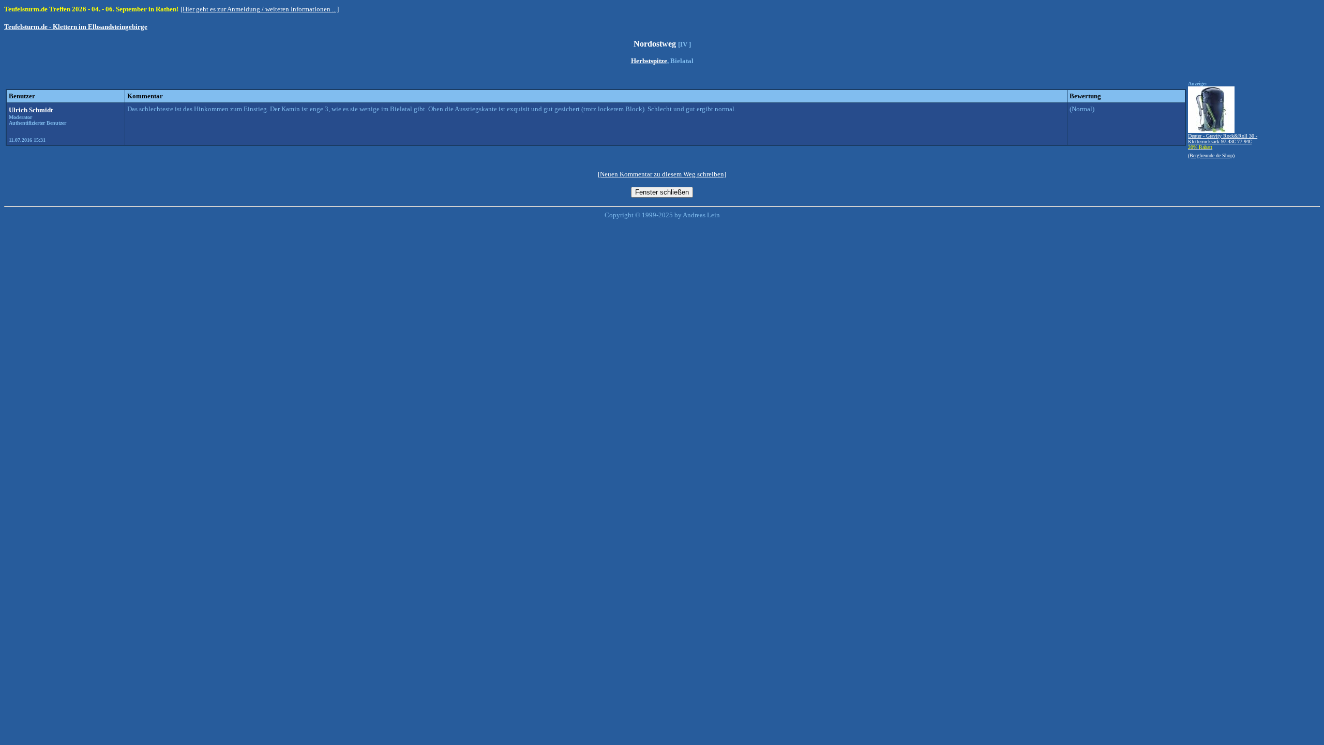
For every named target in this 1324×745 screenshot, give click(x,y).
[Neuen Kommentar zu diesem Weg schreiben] (662, 174)
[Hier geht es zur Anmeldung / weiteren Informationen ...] (259, 9)
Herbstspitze (649, 61)
